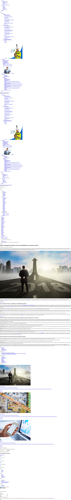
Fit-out (5, 88)
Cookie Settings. (52, 498)
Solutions (4, 74)
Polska (4, 205)
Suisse (3, 209)
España (4, 199)
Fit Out (2, 359)
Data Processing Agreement (4, 482)
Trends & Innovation (3, 350)
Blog (3, 3)
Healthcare (5, 89)
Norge (3, 203)
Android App (3, 485)
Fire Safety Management (12, 86)
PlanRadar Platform (6, 14)
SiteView (5, 49)
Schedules (9, 36)
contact (45, 345)
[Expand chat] (0, 494)
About (2, 5)
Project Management (3, 241)
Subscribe (8, 450)
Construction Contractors (6, 60)
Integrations (5, 38)
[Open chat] (0, 496)
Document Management (8, 30)
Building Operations (9, 19)
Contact (4, 6)
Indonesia (2, 219)
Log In (7, 92)
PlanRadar (28, 299)
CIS (3, 196)
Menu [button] (8, 92)
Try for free (4, 92)
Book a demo (1, 92)
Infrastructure (6, 78)
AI (1, 91)
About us (4, 7)
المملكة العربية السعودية (6, 213)
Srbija (3, 207)
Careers (4, 179)
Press (3, 181)
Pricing (2, 90)
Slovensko (4, 208)
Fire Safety (2, 358)
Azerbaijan (4, 194)
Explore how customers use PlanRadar (8, 69)
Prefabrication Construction (7, 171)
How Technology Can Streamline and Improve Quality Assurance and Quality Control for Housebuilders (13, 353)
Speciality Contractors (5, 62)
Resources (2, 173)
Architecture (2, 356)
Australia (4, 193)
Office (12, 82)
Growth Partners (5, 9)
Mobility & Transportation (13, 83)
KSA (2, 236)
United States (4, 192)
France (4, 200)
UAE (3, 214)
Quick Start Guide (5, 1)
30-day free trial (18, 333)
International (2, 215)
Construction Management (8, 16)
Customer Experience (5, 175)
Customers (2, 59)
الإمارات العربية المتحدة (4, 238)
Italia (3, 201)
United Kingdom (5, 211)
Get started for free (2, 316)
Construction (5, 75)
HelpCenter (4, 2)
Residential (12, 87)
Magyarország (4, 202)
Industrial (13, 85)
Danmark (4, 198)
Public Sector (11, 81)
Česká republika (5, 197)
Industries (4, 77)
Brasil (3, 191)
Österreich (4, 204)
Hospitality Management (7, 79)
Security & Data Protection (7, 120)
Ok (0, 499)
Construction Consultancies (6, 63)
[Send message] (7, 495)
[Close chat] (2, 494)
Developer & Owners (5, 61)
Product (2, 13)
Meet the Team (4, 8)
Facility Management (6, 76)
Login (2, 183)
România (4, 206)
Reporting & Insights (8, 33)
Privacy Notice (3, 480)
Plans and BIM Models (8, 26)
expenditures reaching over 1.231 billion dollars (28, 305)
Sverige (4, 210)
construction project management (10, 306)
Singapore (4, 195)
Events (4, 4)
